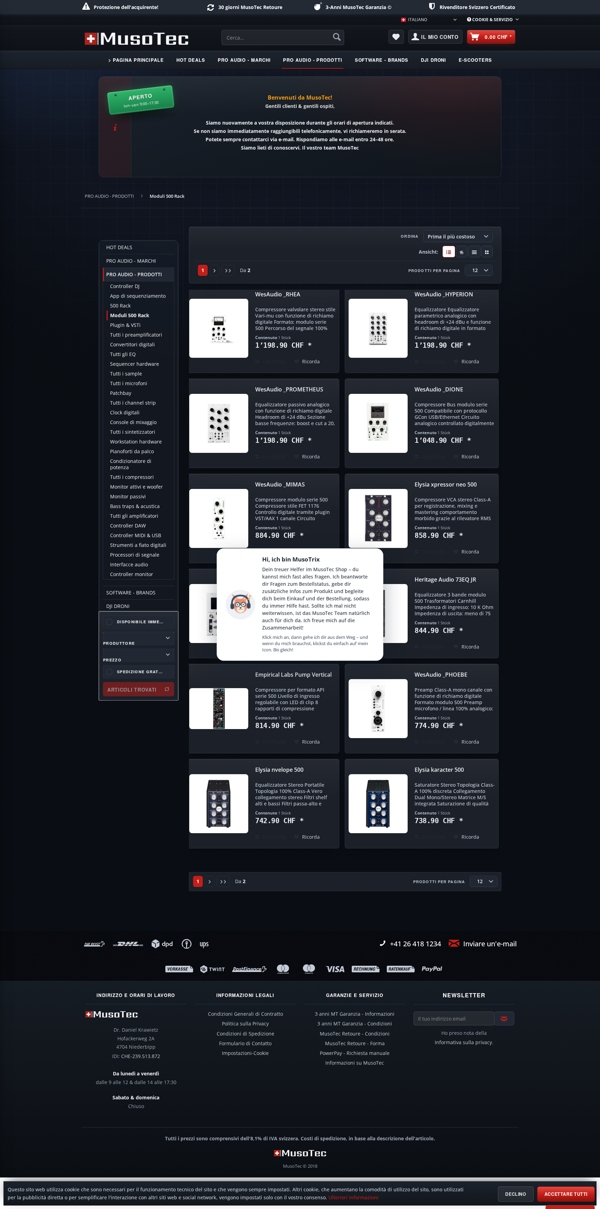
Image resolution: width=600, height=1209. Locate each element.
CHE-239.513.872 (140, 1056)
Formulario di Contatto (245, 1043)
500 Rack (120, 306)
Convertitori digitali (132, 344)
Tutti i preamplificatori (136, 335)
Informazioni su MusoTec (354, 1063)
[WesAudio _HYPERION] (378, 328)
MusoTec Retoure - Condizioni (355, 1034)
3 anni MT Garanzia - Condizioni (354, 1024)
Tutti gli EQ (123, 354)
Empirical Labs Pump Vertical (293, 674)
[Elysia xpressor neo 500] (378, 518)
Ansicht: (428, 251)
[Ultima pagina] (228, 270)
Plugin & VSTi (125, 325)
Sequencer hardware (134, 364)
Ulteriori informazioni (353, 1197)
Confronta (273, 361)
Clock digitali (125, 412)
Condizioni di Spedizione (245, 1034)
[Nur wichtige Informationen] (487, 251)
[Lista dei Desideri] (396, 37)
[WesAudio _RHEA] (218, 328)
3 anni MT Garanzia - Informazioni (354, 1014)
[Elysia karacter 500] (378, 803)
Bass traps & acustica (135, 506)
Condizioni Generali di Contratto (245, 1014)
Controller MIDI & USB (135, 535)
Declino (515, 1194)
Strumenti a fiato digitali (138, 545)
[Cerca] (337, 37)
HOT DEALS (119, 247)
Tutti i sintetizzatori (132, 432)
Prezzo (112, 659)
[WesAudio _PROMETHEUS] (218, 423)
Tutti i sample (126, 374)
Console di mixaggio (133, 422)
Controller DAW (128, 526)
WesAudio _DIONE (439, 389)
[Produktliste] (474, 251)
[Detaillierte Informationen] (448, 251)
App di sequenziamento (138, 296)
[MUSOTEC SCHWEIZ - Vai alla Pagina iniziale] (136, 38)
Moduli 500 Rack (129, 315)
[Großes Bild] (461, 251)
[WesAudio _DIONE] (378, 423)
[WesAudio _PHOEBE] (378, 708)
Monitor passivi (128, 496)
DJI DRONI (118, 606)
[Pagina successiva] (214, 270)
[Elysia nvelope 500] (218, 803)
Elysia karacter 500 (439, 769)
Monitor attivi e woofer (136, 487)
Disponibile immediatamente (145, 621)
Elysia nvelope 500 (279, 769)
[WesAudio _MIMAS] (218, 518)
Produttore (119, 643)
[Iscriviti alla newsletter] (504, 1018)
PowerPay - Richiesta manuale (355, 1053)
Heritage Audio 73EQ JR (445, 579)
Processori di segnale (134, 555)
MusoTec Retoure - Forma (355, 1043)
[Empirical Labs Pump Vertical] (218, 708)
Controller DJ (125, 286)
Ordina (409, 236)
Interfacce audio (129, 564)
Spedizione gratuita (143, 671)
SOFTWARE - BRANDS (131, 593)
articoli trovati (132, 689)
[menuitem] (490, 19)
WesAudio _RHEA (277, 294)
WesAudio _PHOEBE (441, 674)
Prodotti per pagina (434, 270)
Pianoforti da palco (132, 451)
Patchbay (120, 393)
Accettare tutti (566, 1194)
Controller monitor (131, 574)
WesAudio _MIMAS (280, 484)
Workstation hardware (136, 442)
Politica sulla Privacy (245, 1024)
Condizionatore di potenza (130, 464)
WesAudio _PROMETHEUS (289, 389)
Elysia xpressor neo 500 (446, 484)
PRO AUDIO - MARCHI (131, 261)
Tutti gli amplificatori (134, 516)
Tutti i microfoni (128, 383)
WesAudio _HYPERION (444, 294)
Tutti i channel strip (133, 403)
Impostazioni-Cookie (245, 1053)
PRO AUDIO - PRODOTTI (134, 274)
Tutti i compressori (132, 477)
